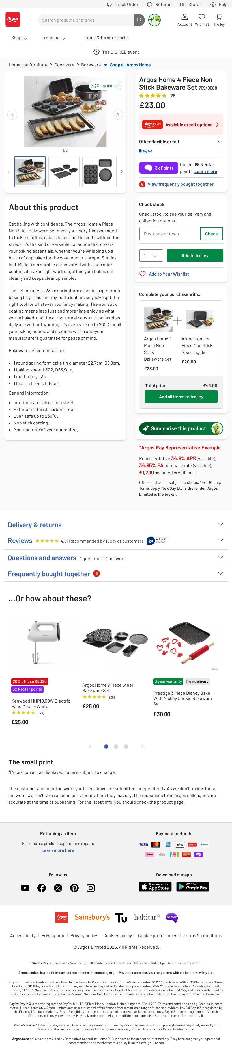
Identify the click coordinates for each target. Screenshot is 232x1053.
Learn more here (57, 850)
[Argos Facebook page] (41, 888)
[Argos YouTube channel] (25, 888)
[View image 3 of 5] (98, 171)
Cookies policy (117, 935)
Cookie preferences (157, 935)
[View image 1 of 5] (30, 172)
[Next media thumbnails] (121, 172)
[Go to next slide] (118, 115)
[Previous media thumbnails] (9, 172)
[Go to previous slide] (12, 115)
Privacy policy (83, 935)
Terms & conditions (203, 935)
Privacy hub (53, 935)
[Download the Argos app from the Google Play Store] (192, 890)
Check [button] (211, 233)
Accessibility (22, 935)
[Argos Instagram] (91, 888)
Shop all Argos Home (130, 64)
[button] (105, 85)
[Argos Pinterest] (74, 888)
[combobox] (86, 20)
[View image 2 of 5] (64, 171)
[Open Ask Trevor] (154, 20)
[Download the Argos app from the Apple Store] (155, 890)
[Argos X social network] (58, 888)
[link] (181, 182)
